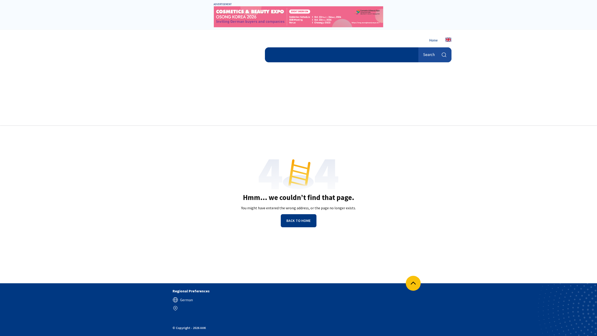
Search (429, 54)
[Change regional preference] (175, 308)
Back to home (298, 220)
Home (433, 40)
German (186, 300)
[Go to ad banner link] (298, 16)
